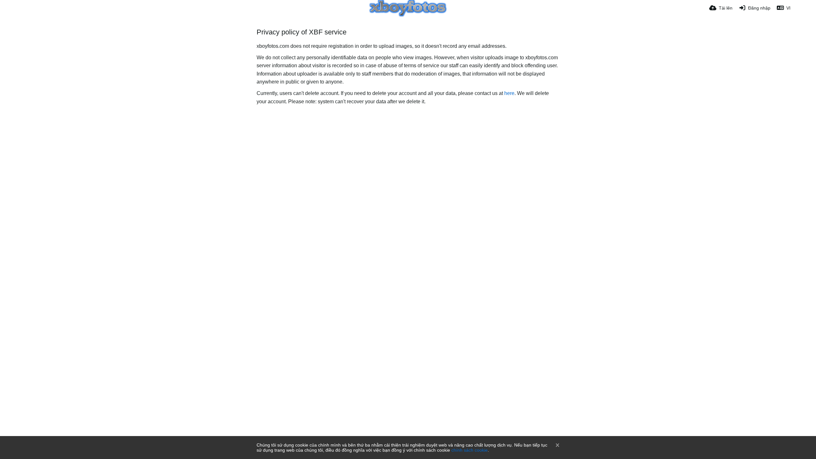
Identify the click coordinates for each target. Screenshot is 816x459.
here (509, 93)
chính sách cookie (469, 450)
